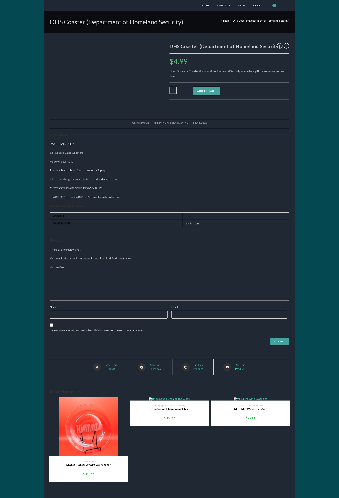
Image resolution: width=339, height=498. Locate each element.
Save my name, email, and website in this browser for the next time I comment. (97, 330)
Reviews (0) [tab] (200, 123)
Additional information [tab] (171, 123)
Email (175, 306)
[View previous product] (279, 46)
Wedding (181, 405)
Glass (85, 461)
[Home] (218, 20)
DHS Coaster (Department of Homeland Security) (261, 20)
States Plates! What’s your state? (88, 464)
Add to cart (206, 90)
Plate (91, 461)
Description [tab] (140, 123)
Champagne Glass (162, 405)
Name (54, 306)
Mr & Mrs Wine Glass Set (250, 409)
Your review (58, 267)
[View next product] (286, 46)
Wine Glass (258, 405)
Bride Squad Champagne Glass (169, 409)
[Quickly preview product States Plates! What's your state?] (126, 404)
